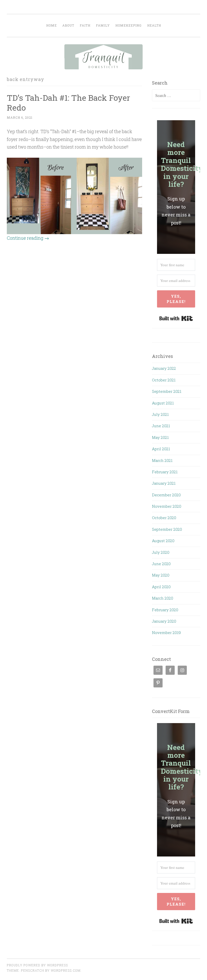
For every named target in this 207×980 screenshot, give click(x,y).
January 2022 (164, 368)
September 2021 (166, 391)
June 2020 (161, 563)
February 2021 (164, 471)
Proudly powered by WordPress (37, 965)
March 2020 (162, 598)
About (68, 25)
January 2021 (163, 483)
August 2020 (163, 540)
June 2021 (161, 425)
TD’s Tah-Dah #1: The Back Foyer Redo (68, 102)
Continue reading (28, 238)
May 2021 (160, 437)
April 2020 (161, 586)
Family (103, 25)
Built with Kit (176, 318)
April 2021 (161, 448)
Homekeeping (128, 25)
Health (154, 25)
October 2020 (164, 517)
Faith (85, 25)
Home (51, 25)
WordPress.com (66, 970)
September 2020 (167, 529)
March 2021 (162, 460)
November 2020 (166, 506)
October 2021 (163, 379)
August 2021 (163, 402)
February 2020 (165, 609)
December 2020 (166, 494)
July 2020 (160, 552)
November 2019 (166, 632)
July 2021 (160, 414)
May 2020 (160, 575)
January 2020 (164, 621)
